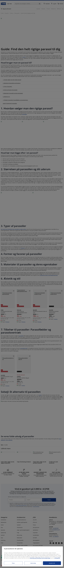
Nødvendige (33, 563)
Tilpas (13, 563)
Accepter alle (52, 563)
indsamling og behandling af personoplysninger (40, 558)
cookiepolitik (57, 558)
